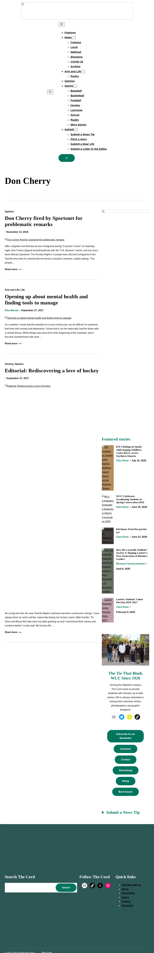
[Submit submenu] (76, 129)
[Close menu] (62, 24)
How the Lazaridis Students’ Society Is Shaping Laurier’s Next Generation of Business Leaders (132, 554)
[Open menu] (50, 91)
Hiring (125, 781)
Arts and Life (12, 290)
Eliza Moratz (11, 310)
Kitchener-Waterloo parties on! (131, 531)
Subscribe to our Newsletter (125, 736)
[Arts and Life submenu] (83, 71)
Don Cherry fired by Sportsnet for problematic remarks (43, 221)
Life (23, 290)
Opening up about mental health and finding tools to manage (46, 300)
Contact (125, 759)
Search (66, 887)
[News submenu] (74, 37)
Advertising (125, 770)
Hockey (9, 364)
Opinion (9, 211)
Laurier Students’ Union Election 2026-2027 (129, 601)
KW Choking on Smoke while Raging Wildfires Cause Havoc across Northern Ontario (129, 451)
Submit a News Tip (123, 812)
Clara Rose (122, 460)
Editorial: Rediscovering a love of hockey (52, 371)
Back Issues (125, 792)
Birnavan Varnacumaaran (130, 563)
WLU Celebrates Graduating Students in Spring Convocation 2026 (130, 499)
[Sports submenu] (75, 86)
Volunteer (125, 749)
